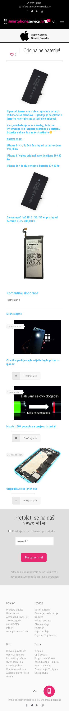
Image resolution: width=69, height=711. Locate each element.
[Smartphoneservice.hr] (24, 21)
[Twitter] (32, 11)
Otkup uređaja (41, 624)
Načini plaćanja (42, 609)
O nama (38, 651)
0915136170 (35, 3)
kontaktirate (41, 132)
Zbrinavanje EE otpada (46, 669)
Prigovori (39, 627)
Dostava (38, 617)
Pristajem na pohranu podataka (33, 531)
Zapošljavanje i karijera (46, 662)
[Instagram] (42, 11)
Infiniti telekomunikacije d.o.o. (23, 699)
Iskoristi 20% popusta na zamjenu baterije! (31, 426)
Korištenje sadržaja (16, 669)
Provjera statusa (14, 609)
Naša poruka (41, 672)
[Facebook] (27, 11)
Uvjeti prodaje (41, 631)
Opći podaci (40, 654)
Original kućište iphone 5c (21, 488)
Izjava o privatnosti (16, 651)
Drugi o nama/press (44, 658)
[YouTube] (37, 11)
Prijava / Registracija (45, 635)
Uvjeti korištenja (14, 662)
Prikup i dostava (42, 620)
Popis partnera (42, 665)
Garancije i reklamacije (46, 613)
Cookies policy (14, 665)
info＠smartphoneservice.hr (36, 6)
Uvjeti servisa (13, 613)
